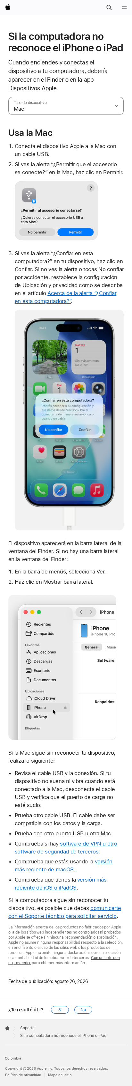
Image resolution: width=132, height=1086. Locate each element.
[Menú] (124, 7)
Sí (60, 1010)
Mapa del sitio (60, 1075)
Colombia (13, 1058)
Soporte (27, 1028)
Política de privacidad (23, 1075)
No (83, 1010)
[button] (109, 7)
